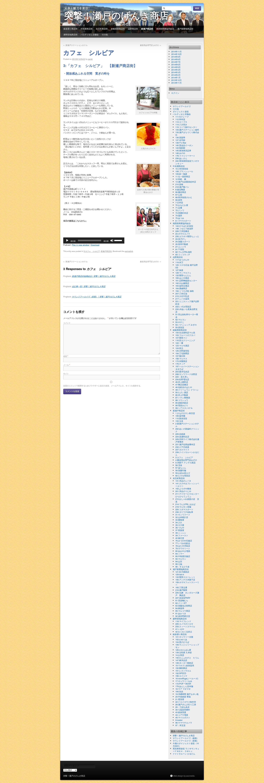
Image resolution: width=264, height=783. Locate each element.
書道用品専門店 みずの (150, 45)
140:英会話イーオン (184, 145)
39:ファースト (181, 535)
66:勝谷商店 (180, 192)
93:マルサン (180, 558)
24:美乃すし (180, 238)
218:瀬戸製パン (182, 186)
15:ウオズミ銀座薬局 (184, 665)
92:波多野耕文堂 (182, 616)
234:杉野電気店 (182, 379)
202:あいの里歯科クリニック (187, 430)
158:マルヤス (181, 358)
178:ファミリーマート (185, 155)
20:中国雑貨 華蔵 (183, 696)
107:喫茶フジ (181, 337)
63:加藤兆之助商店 (183, 605)
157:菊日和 (180, 355)
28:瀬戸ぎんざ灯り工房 (185, 704)
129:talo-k (179, 574)
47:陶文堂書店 (181, 384)
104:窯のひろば (182, 642)
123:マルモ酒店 (182, 345)
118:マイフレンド (183, 621)
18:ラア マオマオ (183, 688)
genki (90, 59)
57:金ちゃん (180, 467)
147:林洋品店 (181, 660)
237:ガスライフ (182, 449)
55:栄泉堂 (179, 327)
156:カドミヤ (181, 675)
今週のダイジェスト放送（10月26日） (186, 744)
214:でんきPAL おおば (185, 504)
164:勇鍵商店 (181, 288)
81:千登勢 (179, 249)
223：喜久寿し (182, 376)
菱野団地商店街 (70, 34)
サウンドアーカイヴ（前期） (186, 740)
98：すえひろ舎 (182, 566)
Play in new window (80, 244)
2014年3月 (176, 72)
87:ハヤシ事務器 (182, 397)
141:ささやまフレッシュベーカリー (187, 484)
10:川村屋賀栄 (181, 168)
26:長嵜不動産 (181, 244)
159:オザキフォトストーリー (187, 583)
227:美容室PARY (182, 597)
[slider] (118, 240)
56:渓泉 (178, 465)
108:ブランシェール (184, 171)
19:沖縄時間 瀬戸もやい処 (187, 694)
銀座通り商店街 (70, 28)
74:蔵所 (178, 215)
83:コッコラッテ (182, 254)
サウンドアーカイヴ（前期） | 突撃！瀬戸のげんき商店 (96, 296)
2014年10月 (176, 54)
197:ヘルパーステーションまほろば (187, 367)
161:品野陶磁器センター (186, 280)
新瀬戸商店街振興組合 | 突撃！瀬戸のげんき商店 (93, 276)
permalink (129, 251)
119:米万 (179, 262)
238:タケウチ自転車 (184, 512)
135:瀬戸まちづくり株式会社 (187, 133)
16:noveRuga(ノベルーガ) (186, 678)
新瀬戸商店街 (147, 28)
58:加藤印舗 (180, 470)
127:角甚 (179, 270)
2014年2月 (176, 74)
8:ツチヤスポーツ (183, 220)
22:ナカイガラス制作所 (185, 701)
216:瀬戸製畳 (181, 590)
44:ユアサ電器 (181, 714)
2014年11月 (176, 51)
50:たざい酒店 (181, 392)
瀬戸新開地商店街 (185, 28)
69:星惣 (178, 199)
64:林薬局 (179, 608)
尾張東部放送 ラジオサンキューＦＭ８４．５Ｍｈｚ (186, 750)
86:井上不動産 (181, 394)
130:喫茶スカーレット (185, 577)
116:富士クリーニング (185, 340)
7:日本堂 (179, 202)
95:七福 (178, 564)
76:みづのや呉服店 (183, 540)
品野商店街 (133, 28)
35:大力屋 (179, 525)
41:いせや (179, 629)
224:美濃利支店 (182, 436)
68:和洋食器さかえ (183, 197)
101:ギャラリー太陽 (184, 636)
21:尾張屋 (179, 699)
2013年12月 (176, 80)
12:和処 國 (180, 179)
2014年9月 (176, 56)
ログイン (175, 92)
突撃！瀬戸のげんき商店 (116, 16)
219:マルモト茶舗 (183, 506)
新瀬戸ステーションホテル (75, 45)
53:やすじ (179, 322)
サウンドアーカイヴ (182, 106)
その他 (105, 34)
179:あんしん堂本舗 (184, 686)
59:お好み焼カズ (182, 473)
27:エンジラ (180, 246)
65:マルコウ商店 (182, 610)
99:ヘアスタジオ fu (183, 407)
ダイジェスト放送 (181, 111)
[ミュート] (111, 240)
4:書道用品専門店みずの (186, 460)
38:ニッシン (180, 532)
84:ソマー (179, 553)
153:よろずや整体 (183, 488)
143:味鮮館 (180, 147)
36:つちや (179, 527)
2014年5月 (176, 67)
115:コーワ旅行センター (186, 127)
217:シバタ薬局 (182, 298)
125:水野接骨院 (182, 350)
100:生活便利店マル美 (185, 332)
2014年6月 (176, 64)
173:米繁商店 (181, 361)
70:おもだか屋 (181, 205)
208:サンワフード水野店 (186, 374)
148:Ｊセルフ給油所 (184, 228)
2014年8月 (176, 59)
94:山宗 (178, 561)
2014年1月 (176, 77)
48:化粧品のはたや (183, 387)
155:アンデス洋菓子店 (185, 579)
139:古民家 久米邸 (183, 652)
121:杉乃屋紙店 (182, 571)
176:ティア (180, 363)
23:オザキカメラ (182, 233)
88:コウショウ (181, 400)
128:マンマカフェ (183, 272)
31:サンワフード (182, 514)
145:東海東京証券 (183, 150)
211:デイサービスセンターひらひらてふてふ (187, 495)
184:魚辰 (179, 691)
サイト (66, 373)
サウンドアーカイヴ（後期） (186, 738)
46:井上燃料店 (181, 381)
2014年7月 (176, 61)
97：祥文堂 (180, 725)
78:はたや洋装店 (182, 545)
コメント (67, 322)
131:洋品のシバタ (183, 480)
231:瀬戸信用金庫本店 (185, 444)
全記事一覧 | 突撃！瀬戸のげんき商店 (88, 286)
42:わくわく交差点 (183, 631)
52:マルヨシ (180, 319)
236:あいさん (181, 158)
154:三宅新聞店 (182, 353)
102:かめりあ (181, 639)
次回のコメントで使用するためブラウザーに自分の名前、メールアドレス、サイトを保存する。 (102, 385)
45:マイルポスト (182, 717)
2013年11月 (176, 82)
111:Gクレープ (182, 116)
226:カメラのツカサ (184, 623)
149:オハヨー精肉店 (184, 662)
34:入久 (178, 522)
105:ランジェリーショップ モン (188, 646)
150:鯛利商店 (181, 668)
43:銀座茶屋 (180, 712)
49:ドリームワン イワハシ (187, 389)
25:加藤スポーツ (182, 241)
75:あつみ (179, 218)
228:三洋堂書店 (182, 231)
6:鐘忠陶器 (180, 189)
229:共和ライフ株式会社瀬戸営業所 (187, 440)
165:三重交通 (181, 587)
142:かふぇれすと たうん (187, 657)
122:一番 (179, 342)
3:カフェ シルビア (92, 251)
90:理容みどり (181, 405)
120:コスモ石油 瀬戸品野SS (186, 266)
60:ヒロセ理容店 (182, 475)
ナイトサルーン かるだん (184, 753)
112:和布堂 (180, 119)
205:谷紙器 (180, 434)
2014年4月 (176, 69)
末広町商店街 (102, 28)
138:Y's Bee (180, 142)
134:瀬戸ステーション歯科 (187, 129)
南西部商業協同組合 (165, 28)
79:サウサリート (182, 548)
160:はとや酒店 (182, 277)
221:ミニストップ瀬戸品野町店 (187, 302)
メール (66, 365)
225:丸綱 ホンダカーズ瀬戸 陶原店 (187, 594)
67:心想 (178, 194)
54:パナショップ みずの (186, 324)
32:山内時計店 (181, 517)
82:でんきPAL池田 (183, 251)
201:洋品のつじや (183, 491)
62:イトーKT (181, 603)
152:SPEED (180, 673)
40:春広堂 (179, 538)
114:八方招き (181, 124)
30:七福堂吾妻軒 (182, 709)
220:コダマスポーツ (184, 509)
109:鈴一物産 (181, 173)
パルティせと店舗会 (90, 34)
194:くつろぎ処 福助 (184, 290)
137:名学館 (180, 140)
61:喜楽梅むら (181, 600)
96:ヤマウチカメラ (183, 722)
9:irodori (178, 720)
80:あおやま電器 (182, 551)
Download (95, 244)
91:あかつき (180, 613)
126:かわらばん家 (183, 649)
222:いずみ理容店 (183, 306)
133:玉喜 (179, 420)
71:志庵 (178, 207)
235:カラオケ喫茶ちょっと (187, 236)
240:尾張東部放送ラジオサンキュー (187, 162)
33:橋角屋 (179, 519)
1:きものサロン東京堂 (185, 413)
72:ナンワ (179, 210)
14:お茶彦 (179, 655)
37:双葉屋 (179, 530)
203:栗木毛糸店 (182, 371)
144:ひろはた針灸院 (184, 225)
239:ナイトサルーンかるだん (187, 453)
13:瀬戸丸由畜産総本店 (185, 181)
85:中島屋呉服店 (182, 556)
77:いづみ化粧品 (182, 543)
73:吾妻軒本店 (181, 212)
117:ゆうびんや (182, 259)
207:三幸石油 (181, 293)
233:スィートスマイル (185, 626)
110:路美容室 (181, 418)
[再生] (67, 240)
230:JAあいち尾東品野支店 (186, 310)
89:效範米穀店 (181, 402)
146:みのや (180, 153)
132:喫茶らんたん (183, 275)
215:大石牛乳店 (182, 296)
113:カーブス (181, 121)
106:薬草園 (180, 415)
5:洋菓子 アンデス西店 (185, 462)
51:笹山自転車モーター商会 (186, 315)
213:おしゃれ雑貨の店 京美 (187, 500)
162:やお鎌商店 (182, 283)
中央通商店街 (87, 28)
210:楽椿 (179, 184)
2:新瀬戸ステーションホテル (187, 425)
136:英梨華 (180, 137)
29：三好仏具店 (182, 707)
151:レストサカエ (183, 670)
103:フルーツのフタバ (185, 335)
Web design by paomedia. (184, 776)
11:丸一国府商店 (182, 176)
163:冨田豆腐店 (182, 285)
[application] (93, 240)
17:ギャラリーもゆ (183, 681)
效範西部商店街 (118, 28)
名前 (65, 356)
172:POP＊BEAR (183, 683)
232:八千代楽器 (182, 447)
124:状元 (179, 348)
